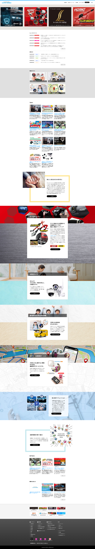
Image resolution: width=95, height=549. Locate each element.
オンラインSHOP (81, 2)
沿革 (31, 532)
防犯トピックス (60, 526)
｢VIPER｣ (55, 235)
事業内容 (32, 529)
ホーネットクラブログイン (62, 530)
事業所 (31, 531)
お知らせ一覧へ (63, 64)
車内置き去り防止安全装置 (41, 526)
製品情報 (65, 2)
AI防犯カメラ (39, 525)
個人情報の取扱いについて (62, 535)
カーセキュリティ (40, 523)
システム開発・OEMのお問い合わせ (52, 527)
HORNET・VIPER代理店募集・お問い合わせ (51, 526)
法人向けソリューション (71, 2)
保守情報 (60, 532)
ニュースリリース (61, 523)
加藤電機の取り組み (33, 534)
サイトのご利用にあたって (62, 533)
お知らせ (60, 525)
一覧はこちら (63, 48)
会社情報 (77, 2)
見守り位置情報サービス (41, 528)
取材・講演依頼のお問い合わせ (51, 529)
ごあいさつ (32, 525)
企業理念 (32, 526)
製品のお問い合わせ (50, 523)
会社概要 (32, 528)
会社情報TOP (32, 523)
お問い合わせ (87, 2)
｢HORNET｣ (52, 235)
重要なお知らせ (60, 528)
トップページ (32, 521)
